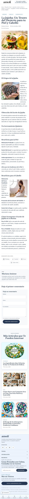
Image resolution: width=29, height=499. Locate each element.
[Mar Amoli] (6, 2)
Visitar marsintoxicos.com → (14, 483)
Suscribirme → (22, 470)
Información (5, 454)
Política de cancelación (22, 491)
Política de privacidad (14, 489)
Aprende (4, 14)
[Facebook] (13, 447)
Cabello (11, 14)
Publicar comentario (11, 321)
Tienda (3, 451)
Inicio (2, 7)
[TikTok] (6, 447)
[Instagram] (2, 447)
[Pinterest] (9, 447)
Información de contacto (13, 491)
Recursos (4, 457)
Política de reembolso (5, 489)
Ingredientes (19, 14)
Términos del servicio (23, 489)
